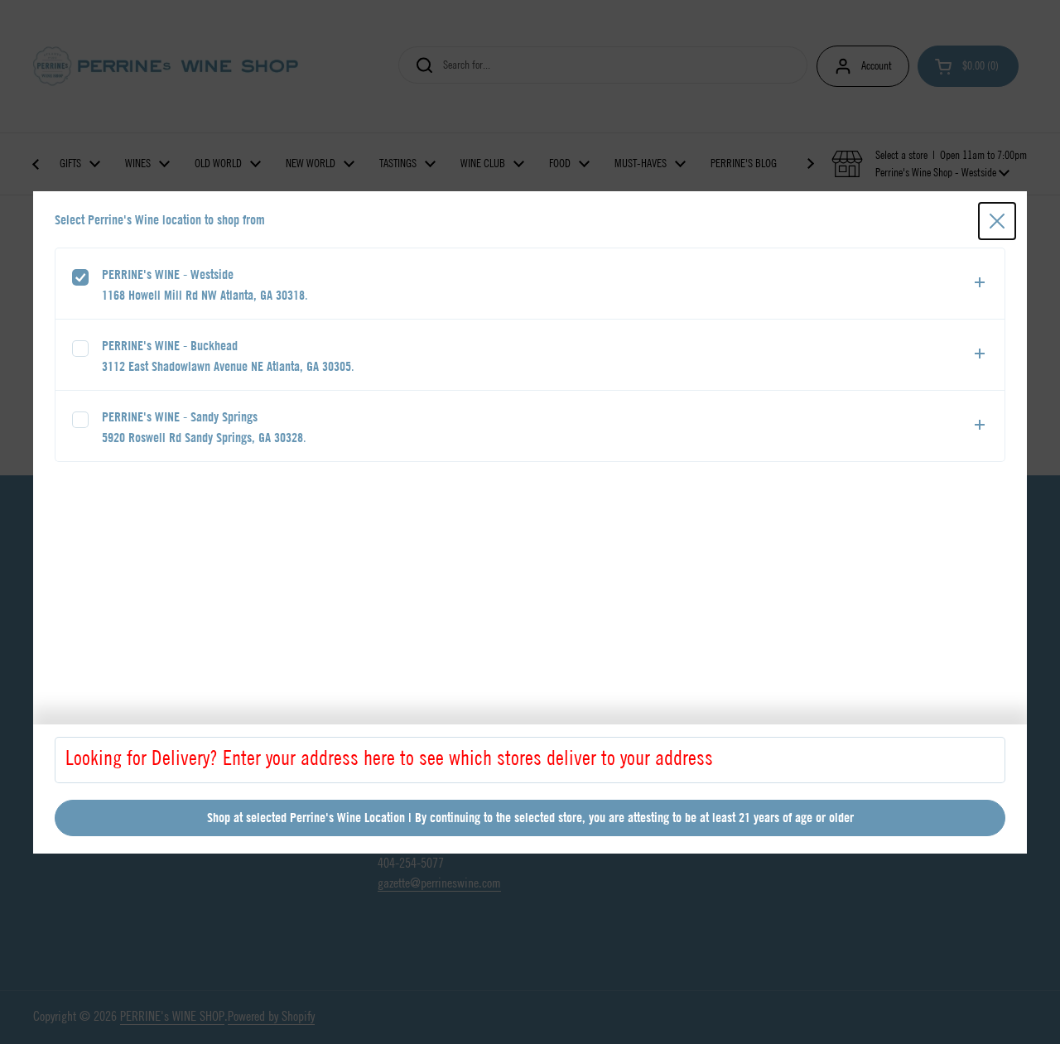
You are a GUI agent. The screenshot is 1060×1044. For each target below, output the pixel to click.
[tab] (530, 283)
